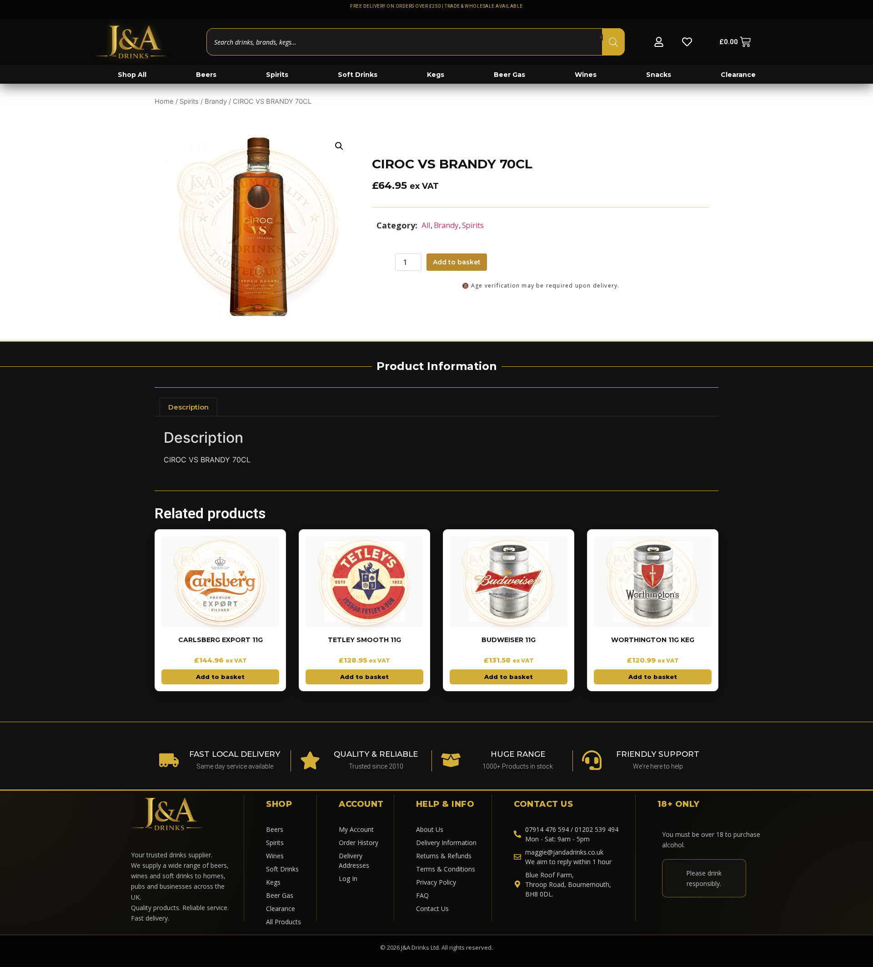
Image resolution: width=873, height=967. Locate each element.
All (426, 225)
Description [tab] (188, 407)
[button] (339, 146)
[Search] (613, 42)
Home (164, 101)
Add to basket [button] (220, 676)
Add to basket (457, 262)
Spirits (189, 101)
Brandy (216, 101)
